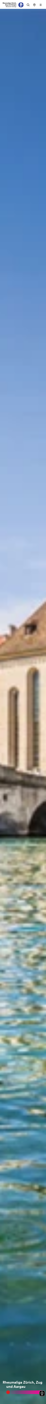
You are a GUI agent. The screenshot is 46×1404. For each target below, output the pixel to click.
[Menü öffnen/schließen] (40, 5)
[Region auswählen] (34, 5)
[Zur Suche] (28, 5)
